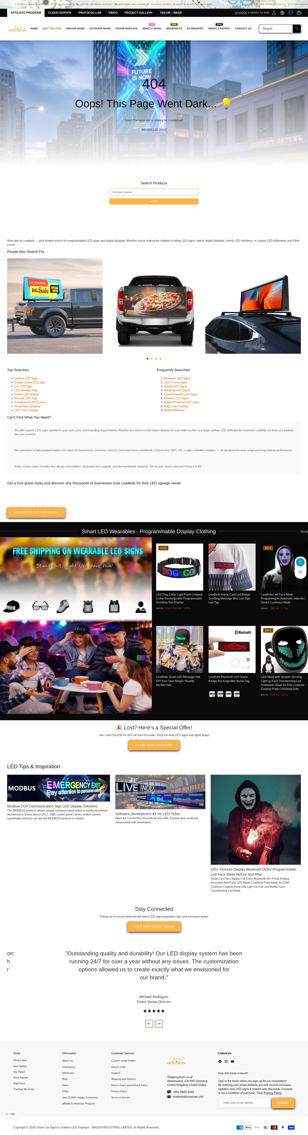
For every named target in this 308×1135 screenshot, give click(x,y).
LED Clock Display (26, 410)
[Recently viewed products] (300, 562)
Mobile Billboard (174, 410)
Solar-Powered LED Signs (180, 394)
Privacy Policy (272, 1092)
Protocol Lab (89, 12)
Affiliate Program (26, 12)
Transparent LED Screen (30, 402)
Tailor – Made (171, 12)
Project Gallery (139, 12)
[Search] (297, 29)
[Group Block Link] (154, 103)
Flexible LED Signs (176, 398)
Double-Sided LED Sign (29, 382)
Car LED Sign (23, 386)
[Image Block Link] (76, 625)
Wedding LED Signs (177, 390)
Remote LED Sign (25, 398)
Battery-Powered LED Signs (181, 402)
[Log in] (274, 13)
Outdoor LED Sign (25, 378)
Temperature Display (27, 406)
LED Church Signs (176, 382)
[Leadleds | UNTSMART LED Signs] (17, 28)
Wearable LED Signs (177, 378)
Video (113, 12)
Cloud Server (59, 12)
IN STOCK (241, 12)
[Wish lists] (291, 13)
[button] (299, 13)
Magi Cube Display (176, 406)
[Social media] (300, 571)
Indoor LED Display (26, 394)
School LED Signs (175, 386)
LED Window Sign (26, 390)
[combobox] (280, 29)
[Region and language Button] (282, 13)
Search (154, 201)
